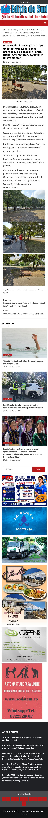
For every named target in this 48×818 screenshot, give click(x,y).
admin (7, 62)
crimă (14, 290)
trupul (5, 292)
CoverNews (34, 811)
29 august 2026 (16, 367)
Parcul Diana (38, 290)
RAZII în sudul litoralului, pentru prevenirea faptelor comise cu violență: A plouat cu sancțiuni (23, 406)
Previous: (24, 303)
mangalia (29, 290)
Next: (23, 312)
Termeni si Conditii (24, 794)
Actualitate (7, 42)
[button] (4, 22)
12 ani (9, 290)
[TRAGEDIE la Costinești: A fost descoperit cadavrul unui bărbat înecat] (24, 343)
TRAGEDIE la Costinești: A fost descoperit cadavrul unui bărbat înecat (22, 738)
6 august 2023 (16, 62)
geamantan (21, 290)
